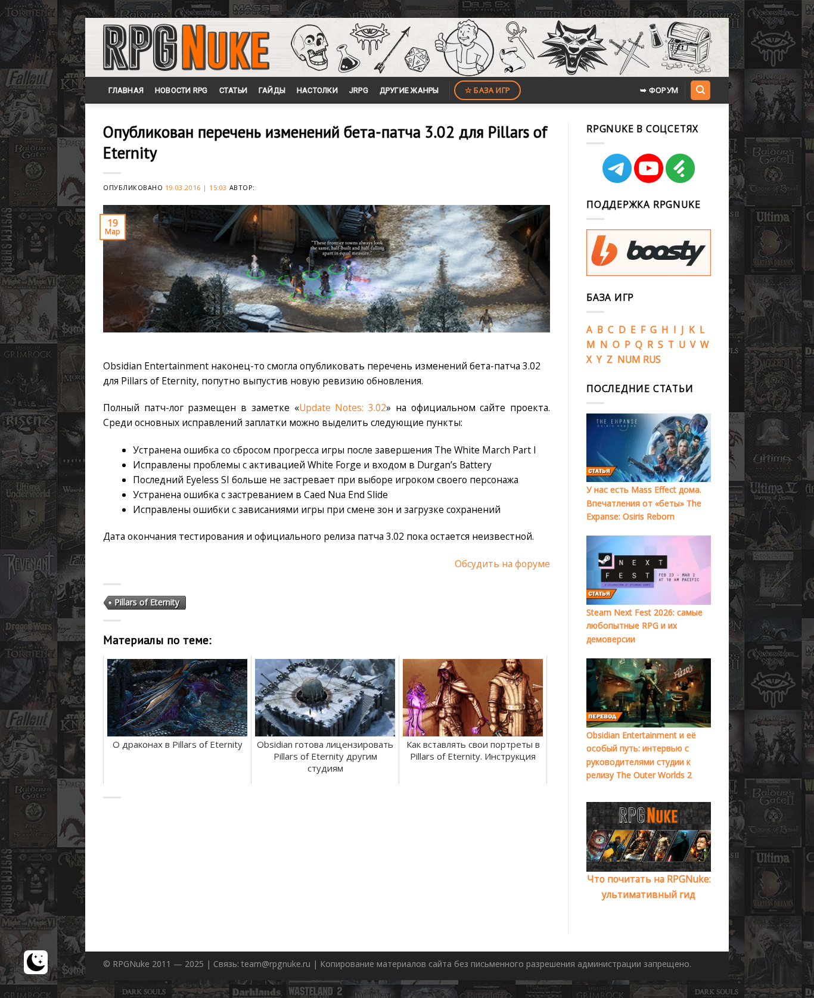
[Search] (700, 90)
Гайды (272, 90)
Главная (126, 90)
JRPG (358, 90)
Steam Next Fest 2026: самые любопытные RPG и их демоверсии (644, 626)
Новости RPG (181, 90)
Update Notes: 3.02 (342, 407)
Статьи (233, 90)
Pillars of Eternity (146, 602)
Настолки (317, 90)
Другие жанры (409, 90)
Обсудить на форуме (502, 563)
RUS (652, 359)
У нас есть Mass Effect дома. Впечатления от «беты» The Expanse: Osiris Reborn (643, 503)
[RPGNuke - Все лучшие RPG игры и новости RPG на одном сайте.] (186, 47)
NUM (629, 359)
